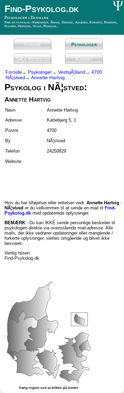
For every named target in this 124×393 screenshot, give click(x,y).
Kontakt (83, 59)
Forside (32, 44)
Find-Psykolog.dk (41, 8)
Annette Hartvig (48, 77)
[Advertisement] (44, 179)
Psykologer (84, 44)
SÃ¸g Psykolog (32, 59)
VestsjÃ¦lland (71, 72)
